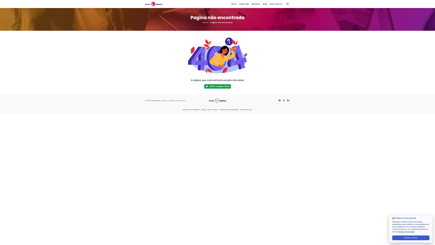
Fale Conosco (276, 4)
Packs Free (244, 4)
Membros (256, 4)
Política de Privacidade (229, 110)
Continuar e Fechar (411, 238)
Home (233, 4)
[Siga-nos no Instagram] (283, 101)
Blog (265, 4)
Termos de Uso (246, 110)
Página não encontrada (221, 22)
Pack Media (155, 100)
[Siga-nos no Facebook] (279, 101)
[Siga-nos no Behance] (288, 101)
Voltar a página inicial (219, 86)
